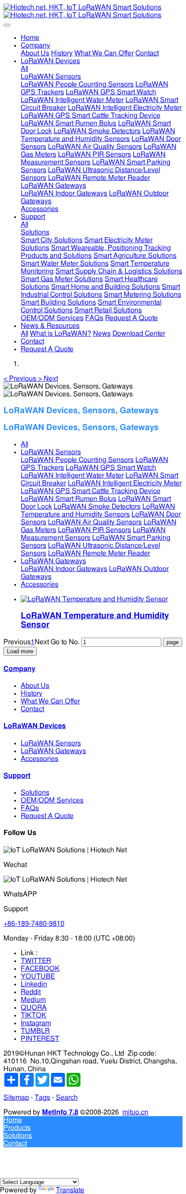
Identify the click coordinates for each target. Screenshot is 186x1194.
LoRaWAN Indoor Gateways (64, 568)
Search (67, 1097)
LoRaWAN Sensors (51, 452)
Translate (70, 1190)
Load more (20, 651)
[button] (20, 378)
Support (16, 775)
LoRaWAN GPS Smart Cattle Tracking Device (90, 491)
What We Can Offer (50, 701)
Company (19, 668)
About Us (35, 685)
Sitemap (16, 1097)
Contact (32, 709)
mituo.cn (135, 1112)
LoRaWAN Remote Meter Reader (99, 553)
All (24, 68)
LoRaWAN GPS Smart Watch (111, 467)
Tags (42, 1097)
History (31, 693)
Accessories (39, 584)
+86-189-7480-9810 (33, 923)
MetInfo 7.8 (60, 1112)
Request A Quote (47, 815)
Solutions (35, 792)
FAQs (30, 808)
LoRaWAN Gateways (53, 561)
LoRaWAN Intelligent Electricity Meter (125, 483)
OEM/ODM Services (52, 800)
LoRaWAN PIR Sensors (94, 529)
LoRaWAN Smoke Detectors (97, 506)
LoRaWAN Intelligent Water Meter (72, 475)
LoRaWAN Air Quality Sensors (95, 522)
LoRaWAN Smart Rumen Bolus (68, 498)
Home (30, 37)
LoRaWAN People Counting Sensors (77, 459)
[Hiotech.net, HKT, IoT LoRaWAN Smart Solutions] (93, 11)
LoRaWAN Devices (34, 725)
